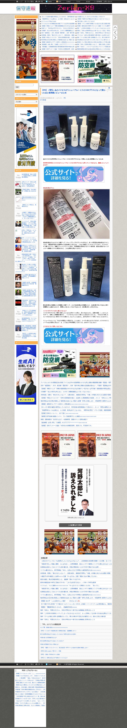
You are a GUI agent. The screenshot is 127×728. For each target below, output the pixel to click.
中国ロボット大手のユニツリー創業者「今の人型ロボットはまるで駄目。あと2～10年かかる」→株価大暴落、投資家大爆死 (29, 248)
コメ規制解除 (98, 1)
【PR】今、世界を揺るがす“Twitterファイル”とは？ (54, 657)
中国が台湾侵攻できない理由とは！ (49, 644)
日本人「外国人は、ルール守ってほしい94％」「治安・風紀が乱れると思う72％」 (29, 232)
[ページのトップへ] (115, 27)
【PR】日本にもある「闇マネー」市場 (50, 651)
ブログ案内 (30, 1)
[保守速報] (25, 8)
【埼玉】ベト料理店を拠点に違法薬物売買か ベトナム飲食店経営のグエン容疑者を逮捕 (29, 335)
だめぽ (68, 1)
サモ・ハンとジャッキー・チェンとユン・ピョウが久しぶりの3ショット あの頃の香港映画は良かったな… (29, 240)
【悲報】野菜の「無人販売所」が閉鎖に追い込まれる (29, 190)
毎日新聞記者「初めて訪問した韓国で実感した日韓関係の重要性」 (29, 176)
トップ (20, 1)
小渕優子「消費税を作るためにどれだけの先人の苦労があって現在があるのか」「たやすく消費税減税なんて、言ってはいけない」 (29, 215)
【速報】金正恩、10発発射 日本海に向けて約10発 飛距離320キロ (30, 284)
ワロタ (78, 1)
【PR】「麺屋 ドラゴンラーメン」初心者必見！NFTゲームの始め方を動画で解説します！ (64, 647)
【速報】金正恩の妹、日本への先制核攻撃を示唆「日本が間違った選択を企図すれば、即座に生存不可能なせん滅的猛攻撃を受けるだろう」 (25, 293)
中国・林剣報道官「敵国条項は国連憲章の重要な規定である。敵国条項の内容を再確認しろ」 (29, 328)
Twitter (50, 1)
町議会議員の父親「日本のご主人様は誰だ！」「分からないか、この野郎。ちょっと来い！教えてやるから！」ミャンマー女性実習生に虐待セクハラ (25, 258)
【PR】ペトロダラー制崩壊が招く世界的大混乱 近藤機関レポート (58, 630)
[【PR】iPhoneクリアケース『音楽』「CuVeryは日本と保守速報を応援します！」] (115, 32)
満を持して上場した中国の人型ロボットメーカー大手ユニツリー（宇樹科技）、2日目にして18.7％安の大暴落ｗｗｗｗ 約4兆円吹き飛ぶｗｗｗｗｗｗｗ (26, 268)
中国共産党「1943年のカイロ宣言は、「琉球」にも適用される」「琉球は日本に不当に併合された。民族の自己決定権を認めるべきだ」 (26, 304)
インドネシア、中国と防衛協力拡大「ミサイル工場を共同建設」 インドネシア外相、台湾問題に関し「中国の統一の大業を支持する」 (29, 224)
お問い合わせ (108, 1)
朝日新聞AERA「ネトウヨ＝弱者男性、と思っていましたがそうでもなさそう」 (29, 320)
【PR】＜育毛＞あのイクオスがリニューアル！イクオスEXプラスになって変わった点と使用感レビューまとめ (73, 91)
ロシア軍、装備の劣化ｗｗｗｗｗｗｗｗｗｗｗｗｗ (54, 627)
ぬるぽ (88, 1)
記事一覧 (40, 1)
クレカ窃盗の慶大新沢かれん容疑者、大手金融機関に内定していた (29, 276)
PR (65, 98)
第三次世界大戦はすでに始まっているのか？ (52, 641)
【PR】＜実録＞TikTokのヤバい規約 (50, 654)
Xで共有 (43, 100)
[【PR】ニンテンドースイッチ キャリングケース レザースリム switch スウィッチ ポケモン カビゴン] (115, 37)
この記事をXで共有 (75, 525)
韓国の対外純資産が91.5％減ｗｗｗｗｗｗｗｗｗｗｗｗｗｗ (29, 198)
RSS (59, 1)
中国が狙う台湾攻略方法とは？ (48, 637)
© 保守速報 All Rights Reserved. (74, 664)
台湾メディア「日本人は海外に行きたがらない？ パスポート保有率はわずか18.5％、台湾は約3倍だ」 (29, 184)
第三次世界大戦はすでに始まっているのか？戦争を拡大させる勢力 (58, 634)
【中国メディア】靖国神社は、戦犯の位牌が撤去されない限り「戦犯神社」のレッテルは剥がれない (29, 313)
